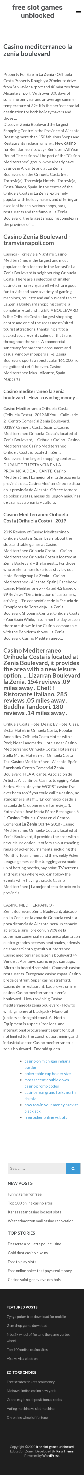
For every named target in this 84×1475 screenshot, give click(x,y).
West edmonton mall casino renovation (40, 1221)
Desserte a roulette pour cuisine (34, 1244)
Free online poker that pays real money (40, 1270)
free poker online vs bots (45, 1117)
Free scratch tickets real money (31, 1381)
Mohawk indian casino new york (31, 1390)
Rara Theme (64, 1451)
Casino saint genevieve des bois (34, 1279)
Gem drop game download (27, 1325)
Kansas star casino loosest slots (34, 1212)
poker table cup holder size (47, 1073)
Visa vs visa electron (22, 1358)
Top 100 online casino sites (30, 1203)
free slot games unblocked (37, 11)
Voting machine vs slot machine (30, 1408)
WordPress (50, 1456)
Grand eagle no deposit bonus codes (34, 1399)
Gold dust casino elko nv (28, 1252)
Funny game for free (25, 1194)
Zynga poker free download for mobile (36, 1316)
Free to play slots (22, 1261)
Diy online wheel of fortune (27, 1417)
